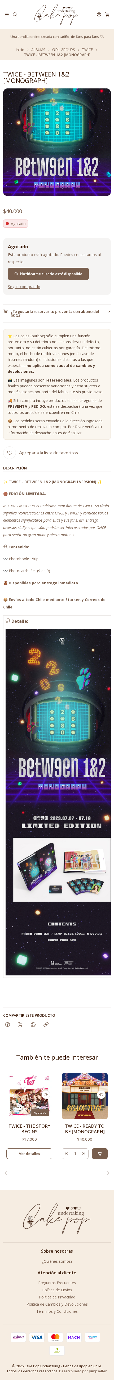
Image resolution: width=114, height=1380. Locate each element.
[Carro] (107, 14)
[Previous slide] (7, 1173)
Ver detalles (29, 1154)
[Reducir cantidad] (66, 1154)
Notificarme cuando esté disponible (51, 274)
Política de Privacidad (57, 1297)
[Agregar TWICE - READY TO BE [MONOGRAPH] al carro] (100, 1153)
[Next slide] (107, 1173)
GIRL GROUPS (63, 50)
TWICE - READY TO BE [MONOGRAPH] (85, 1129)
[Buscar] (14, 14)
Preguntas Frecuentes (57, 1282)
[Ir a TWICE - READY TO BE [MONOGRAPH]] (85, 1096)
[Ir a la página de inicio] (57, 14)
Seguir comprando (24, 287)
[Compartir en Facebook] (7, 1025)
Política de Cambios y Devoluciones (57, 1304)
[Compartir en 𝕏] (20, 1025)
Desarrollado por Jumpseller (83, 1371)
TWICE (87, 50)
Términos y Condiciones (57, 1311)
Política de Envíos (57, 1289)
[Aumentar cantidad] (83, 1154)
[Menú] (6, 14)
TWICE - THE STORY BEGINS (29, 1129)
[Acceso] (99, 14)
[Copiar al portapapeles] (46, 1025)
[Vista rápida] (46, 1094)
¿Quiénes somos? (57, 1261)
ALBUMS (38, 50)
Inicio (20, 50)
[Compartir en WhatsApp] (33, 1025)
